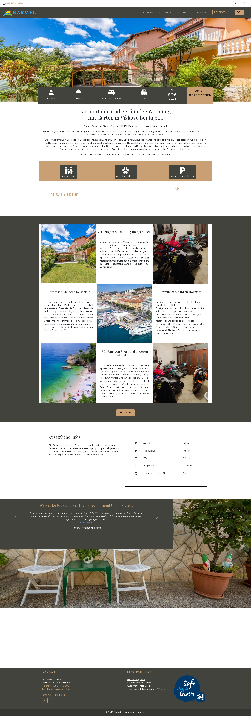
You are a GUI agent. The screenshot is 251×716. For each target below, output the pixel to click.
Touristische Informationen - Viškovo (146, 689)
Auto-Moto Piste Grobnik (140, 686)
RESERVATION (222, 12)
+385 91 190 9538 (14, 3)
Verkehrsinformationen (139, 683)
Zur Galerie (125, 412)
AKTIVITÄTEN (184, 12)
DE (239, 12)
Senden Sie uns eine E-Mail (56, 689)
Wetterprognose (136, 679)
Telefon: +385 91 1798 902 (55, 686)
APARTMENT (146, 12)
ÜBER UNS (165, 12)
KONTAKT (202, 12)
